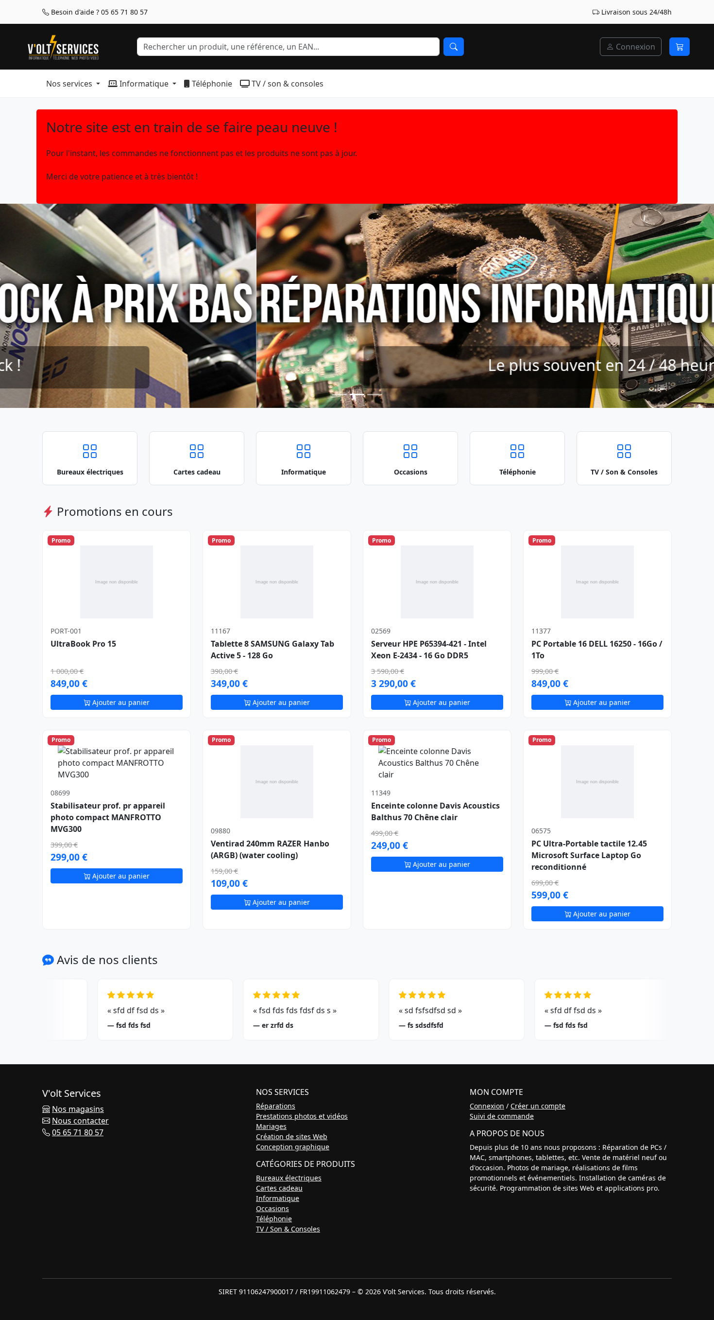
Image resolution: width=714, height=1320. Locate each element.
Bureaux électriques (289, 1177)
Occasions (272, 1208)
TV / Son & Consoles (288, 1228)
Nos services (70, 83)
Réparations (275, 1105)
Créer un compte (537, 1105)
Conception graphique (292, 1146)
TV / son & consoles (286, 83)
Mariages (271, 1126)
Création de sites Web (291, 1136)
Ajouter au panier (120, 702)
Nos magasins (78, 1109)
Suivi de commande (502, 1116)
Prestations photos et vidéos (302, 1116)
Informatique (144, 83)
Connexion (634, 46)
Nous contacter (80, 1120)
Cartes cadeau (279, 1188)
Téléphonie (211, 83)
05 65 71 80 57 (77, 1132)
